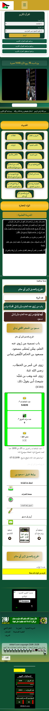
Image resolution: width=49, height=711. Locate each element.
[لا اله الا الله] (24, 621)
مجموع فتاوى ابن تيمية (33, 164)
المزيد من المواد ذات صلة (37, 573)
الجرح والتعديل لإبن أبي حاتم (23, 195)
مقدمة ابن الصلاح (33, 173)
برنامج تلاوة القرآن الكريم (24, 41)
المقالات (13, 135)
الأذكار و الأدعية (13, 154)
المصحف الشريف (7, 633)
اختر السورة (41, 20)
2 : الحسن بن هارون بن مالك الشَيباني (32, 233)
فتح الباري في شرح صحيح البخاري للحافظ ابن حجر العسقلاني (14, 176)
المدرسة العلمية (30, 628)
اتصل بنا (19, 628)
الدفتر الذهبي (8, 628)
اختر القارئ (41, 27)
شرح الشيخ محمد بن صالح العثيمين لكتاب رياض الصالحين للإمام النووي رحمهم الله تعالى (14, 186)
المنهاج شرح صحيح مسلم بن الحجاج (34, 185)
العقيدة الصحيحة (19, 632)
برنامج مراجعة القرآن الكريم (24, 46)
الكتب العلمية (34, 145)
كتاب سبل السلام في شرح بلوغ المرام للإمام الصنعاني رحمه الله (14, 167)
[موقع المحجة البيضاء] (25, 85)
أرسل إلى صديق (27, 516)
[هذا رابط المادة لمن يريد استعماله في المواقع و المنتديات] (10, 511)
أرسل (24, 35)
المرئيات (13, 145)
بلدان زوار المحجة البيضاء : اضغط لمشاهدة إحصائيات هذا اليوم (24, 647)
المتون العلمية (33, 154)
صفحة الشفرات (27, 494)
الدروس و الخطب (33, 135)
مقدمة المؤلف (40, 567)
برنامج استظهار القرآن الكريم (24, 51)
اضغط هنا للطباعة (27, 483)
